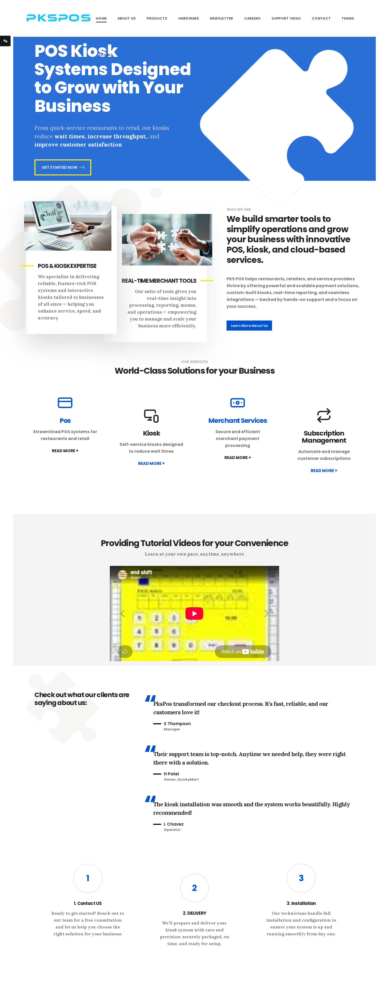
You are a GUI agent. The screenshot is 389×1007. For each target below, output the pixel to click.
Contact (321, 18)
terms (348, 18)
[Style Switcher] (5, 41)
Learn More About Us (249, 325)
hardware (188, 18)
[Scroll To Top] (379, 1001)
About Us (126, 18)
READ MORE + (65, 451)
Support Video (286, 18)
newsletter (221, 18)
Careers (252, 18)
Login (105, 54)
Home (101, 18)
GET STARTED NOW (59, 167)
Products (157, 18)
